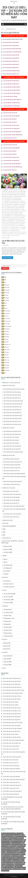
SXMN (3, 532)
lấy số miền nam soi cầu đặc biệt (12, 497)
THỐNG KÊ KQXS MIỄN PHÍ (9, 526)
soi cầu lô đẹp (18, 862)
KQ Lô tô (4, 639)
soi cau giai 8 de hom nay (9, 225)
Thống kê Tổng (7, 347)
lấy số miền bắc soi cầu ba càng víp (12, 392)
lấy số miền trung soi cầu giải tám (12, 467)
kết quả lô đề (12, 846)
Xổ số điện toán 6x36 (7, 310)
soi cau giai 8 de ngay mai (14, 227)
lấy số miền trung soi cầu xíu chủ (12, 484)
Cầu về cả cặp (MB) (7, 323)
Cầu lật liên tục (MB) (7, 321)
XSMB (5, 277)
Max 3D (6, 303)
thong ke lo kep (9, 866)
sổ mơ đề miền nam (8, 215)
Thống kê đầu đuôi (8, 636)
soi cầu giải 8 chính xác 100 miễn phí (14, 219)
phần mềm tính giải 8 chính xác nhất (12, 193)
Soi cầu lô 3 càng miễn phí (18, 861)
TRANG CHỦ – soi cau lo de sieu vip (11, 382)
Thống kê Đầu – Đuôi (7, 344)
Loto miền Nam (7, 357)
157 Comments (6, 237)
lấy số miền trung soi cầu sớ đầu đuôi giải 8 (14, 473)
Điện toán (4, 577)
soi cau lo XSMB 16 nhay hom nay (12, 854)
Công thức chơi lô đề (7, 520)
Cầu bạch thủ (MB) (7, 318)
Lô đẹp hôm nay (21, 846)
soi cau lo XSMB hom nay (18, 856)
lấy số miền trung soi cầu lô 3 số (12, 470)
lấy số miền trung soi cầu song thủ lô (13, 481)
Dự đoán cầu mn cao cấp (14, 189)
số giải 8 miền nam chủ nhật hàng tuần (12, 209)
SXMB (3, 529)
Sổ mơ (4, 668)
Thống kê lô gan (7, 331)
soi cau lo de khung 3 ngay (12, 851)
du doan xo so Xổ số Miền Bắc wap (16, 838)
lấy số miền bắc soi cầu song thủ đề (12, 446)
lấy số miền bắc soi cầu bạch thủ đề (12, 395)
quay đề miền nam (9, 198)
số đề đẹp (6, 202)
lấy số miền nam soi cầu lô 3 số (11, 503)
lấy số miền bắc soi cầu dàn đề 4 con (12, 406)
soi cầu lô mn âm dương (8, 862)
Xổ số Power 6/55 (7, 300)
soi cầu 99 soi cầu (14, 217)
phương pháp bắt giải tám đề (14, 194)
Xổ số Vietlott (7, 571)
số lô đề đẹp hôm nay (8, 214)
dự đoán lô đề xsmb (18, 839)
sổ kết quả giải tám (14, 212)
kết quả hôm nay (6, 538)
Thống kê (6, 308)
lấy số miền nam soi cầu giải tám (13, 242)
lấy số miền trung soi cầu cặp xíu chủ (13, 462)
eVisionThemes (14, 876)
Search (5, 268)
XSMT (5, 282)
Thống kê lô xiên (7, 334)
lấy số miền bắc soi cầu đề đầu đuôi (12, 434)
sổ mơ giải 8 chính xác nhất (18, 215)
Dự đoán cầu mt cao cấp (8, 455)
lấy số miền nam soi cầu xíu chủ (11, 517)
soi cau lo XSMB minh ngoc (8, 857)
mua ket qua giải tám (13, 191)
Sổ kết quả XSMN (7, 290)
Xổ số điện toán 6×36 (9, 587)
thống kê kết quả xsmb (7, 867)
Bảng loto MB (7, 643)
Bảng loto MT (7, 649)
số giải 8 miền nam (10, 207)
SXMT (3, 535)
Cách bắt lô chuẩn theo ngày (8, 833)
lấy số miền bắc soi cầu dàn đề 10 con (13, 415)
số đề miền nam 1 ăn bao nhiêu (11, 206)
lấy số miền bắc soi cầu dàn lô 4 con (12, 421)
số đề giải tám (9, 204)
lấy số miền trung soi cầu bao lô (11, 459)
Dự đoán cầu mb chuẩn (8, 427)
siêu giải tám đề (15, 201)
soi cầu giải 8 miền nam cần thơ (14, 232)
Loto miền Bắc (6, 354)
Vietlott (4, 555)
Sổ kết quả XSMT (7, 292)
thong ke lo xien (18, 866)
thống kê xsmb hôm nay (20, 867)
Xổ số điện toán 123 (7, 313)
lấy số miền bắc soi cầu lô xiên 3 (11, 440)
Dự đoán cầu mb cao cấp (8, 385)
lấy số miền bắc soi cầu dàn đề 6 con (12, 409)
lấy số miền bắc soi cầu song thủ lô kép (13, 452)
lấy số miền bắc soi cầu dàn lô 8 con (12, 431)
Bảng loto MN (7, 646)
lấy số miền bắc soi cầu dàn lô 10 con (13, 418)
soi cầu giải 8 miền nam (14, 228)
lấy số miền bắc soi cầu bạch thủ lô (12, 398)
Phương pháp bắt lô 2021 (8, 848)
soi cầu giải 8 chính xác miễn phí (12, 222)
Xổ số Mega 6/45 (7, 297)
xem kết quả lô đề (16, 869)
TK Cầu (4, 590)
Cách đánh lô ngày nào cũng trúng (13, 835)
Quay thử (4, 652)
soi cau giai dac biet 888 (18, 233)
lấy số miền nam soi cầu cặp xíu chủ (12, 494)
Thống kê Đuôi (7, 341)
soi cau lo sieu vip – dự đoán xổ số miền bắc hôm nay (14, 12)
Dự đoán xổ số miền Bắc (17, 844)
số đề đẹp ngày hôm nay (14, 202)
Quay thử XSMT (7, 367)
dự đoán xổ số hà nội (16, 843)
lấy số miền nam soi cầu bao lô (11, 491)
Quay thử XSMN (7, 365)
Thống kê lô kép (7, 336)
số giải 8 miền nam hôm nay (15, 211)
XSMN (5, 279)
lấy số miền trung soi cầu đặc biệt (12, 464)
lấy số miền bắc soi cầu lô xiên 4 (11, 443)
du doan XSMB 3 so (7, 839)
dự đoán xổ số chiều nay (16, 841)
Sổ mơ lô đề (5, 523)
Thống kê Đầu (6, 339)
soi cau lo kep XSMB (12, 852)
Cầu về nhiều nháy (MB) (8, 326)
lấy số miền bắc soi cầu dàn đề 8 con (12, 412)
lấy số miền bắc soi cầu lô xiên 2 (11, 437)
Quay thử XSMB (7, 362)
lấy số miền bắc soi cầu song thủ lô (12, 449)
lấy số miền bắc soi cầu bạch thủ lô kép (13, 401)
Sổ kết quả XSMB (7, 287)
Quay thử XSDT (8, 199)
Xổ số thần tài (7, 581)
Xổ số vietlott (6, 295)
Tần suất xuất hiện (7, 349)
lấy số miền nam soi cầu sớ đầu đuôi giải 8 (14, 506)
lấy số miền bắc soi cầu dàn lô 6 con (12, 424)
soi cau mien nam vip (14, 235)
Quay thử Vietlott (7, 370)
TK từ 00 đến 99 (7, 352)
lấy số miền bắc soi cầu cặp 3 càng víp (13, 403)
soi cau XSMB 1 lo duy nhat (13, 859)
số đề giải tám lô (16, 204)
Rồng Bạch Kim (8, 201)
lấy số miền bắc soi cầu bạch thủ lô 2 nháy (14, 389)
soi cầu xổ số (10, 864)
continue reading (7, 257)
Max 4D (6, 305)
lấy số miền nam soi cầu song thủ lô (12, 514)
